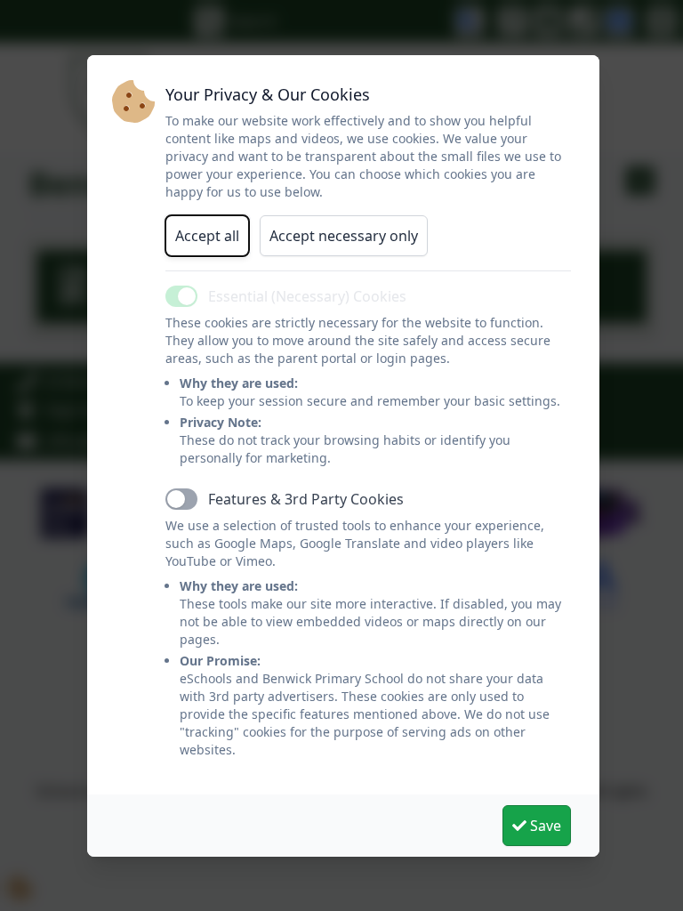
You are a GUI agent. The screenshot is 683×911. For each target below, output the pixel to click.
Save (543, 825)
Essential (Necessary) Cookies (307, 296)
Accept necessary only (343, 236)
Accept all (207, 236)
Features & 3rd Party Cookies (306, 499)
